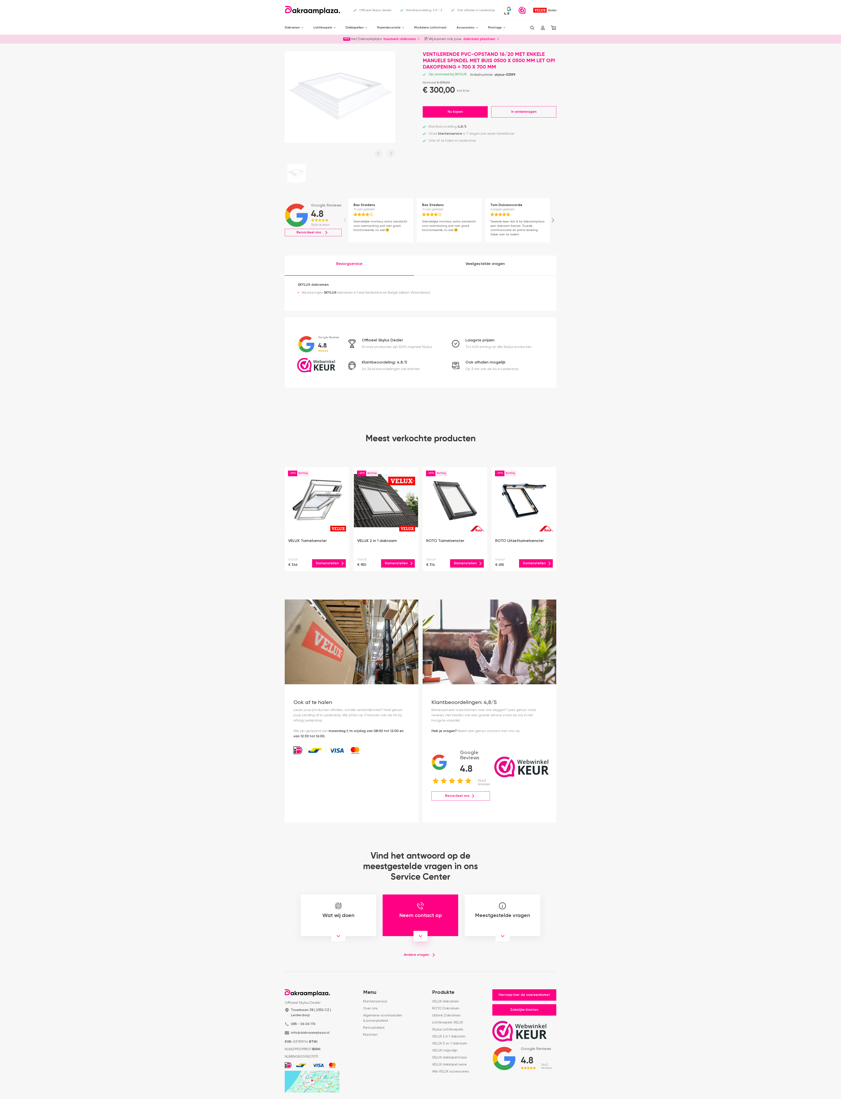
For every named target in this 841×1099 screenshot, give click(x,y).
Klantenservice (375, 1001)
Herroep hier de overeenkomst (524, 995)
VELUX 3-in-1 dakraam (449, 1043)
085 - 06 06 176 (303, 1024)
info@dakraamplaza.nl (310, 1033)
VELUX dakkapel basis (449, 1057)
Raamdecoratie (389, 27)
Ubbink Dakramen (446, 1015)
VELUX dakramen (445, 1001)
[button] (532, 28)
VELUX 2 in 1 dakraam (448, 1036)
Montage (495, 27)
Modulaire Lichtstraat (430, 27)
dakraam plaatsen (479, 38)
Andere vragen (416, 955)
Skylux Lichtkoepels (447, 1029)
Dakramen (292, 27)
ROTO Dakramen (445, 1008)
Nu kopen (455, 112)
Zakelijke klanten (524, 1010)
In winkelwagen (524, 112)
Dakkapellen (355, 27)
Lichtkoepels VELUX (447, 1022)
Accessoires (465, 27)
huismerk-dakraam (399, 38)
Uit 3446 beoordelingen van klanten (391, 369)
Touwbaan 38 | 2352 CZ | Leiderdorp (311, 1012)
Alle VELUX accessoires (450, 1071)
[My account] (542, 27)
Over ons (370, 1008)
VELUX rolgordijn (445, 1050)
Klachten (370, 1035)
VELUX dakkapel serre (449, 1064)
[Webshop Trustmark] (522, 10)
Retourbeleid (373, 1028)
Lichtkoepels (322, 27)
